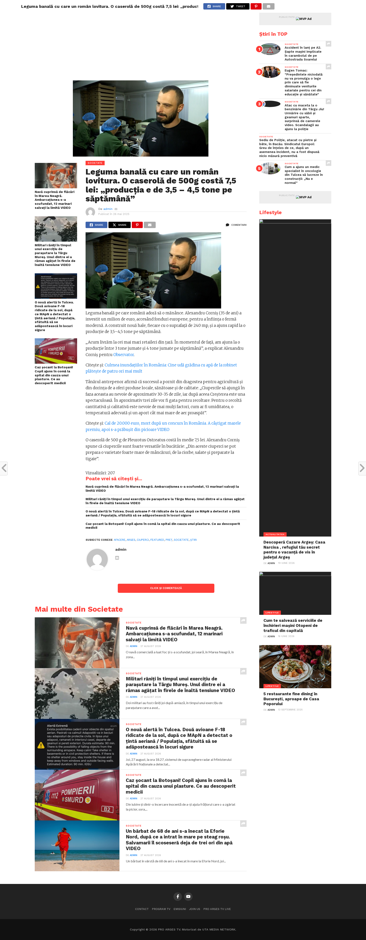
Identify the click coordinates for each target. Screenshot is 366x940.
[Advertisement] (141, 50)
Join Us (194, 909)
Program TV (161, 909)
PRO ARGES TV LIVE (217, 909)
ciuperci (143, 539)
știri (193, 539)
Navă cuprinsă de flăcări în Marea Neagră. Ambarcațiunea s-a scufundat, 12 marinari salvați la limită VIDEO (54, 200)
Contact (142, 909)
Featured (157, 539)
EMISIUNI (179, 909)
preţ (169, 539)
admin (107, 209)
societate (181, 539)
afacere (119, 539)
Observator (123, 354)
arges (131, 539)
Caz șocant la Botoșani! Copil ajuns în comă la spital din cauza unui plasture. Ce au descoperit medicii (54, 375)
